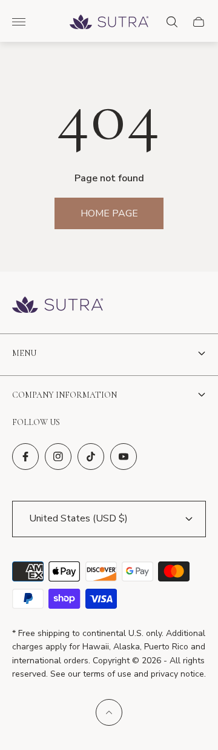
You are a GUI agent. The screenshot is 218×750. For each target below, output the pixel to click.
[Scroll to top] (109, 712)
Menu (24, 353)
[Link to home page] (57, 305)
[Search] (172, 21)
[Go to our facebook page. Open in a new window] (25, 456)
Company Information (64, 395)
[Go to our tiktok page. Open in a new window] (91, 456)
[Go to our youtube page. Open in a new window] (123, 456)
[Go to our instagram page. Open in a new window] (58, 456)
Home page (109, 213)
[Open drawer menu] (18, 21)
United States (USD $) (78, 518)
